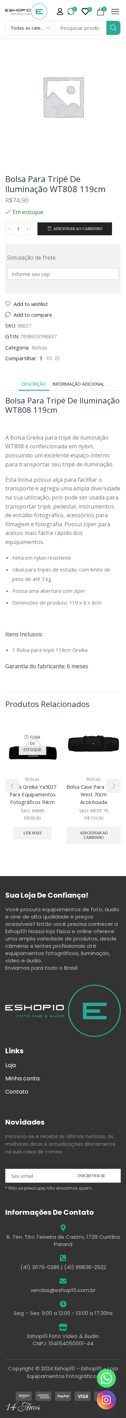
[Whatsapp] (106, 1378)
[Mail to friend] (49, 358)
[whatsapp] (56, 358)
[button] (60, 11)
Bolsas (39, 347)
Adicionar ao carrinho (77, 229)
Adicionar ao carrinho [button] (94, 835)
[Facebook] (41, 358)
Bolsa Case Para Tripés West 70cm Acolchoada (93, 794)
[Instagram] (106, 1400)
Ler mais (32, 833)
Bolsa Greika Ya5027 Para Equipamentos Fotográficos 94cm (32, 794)
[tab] (33, 384)
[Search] (113, 28)
